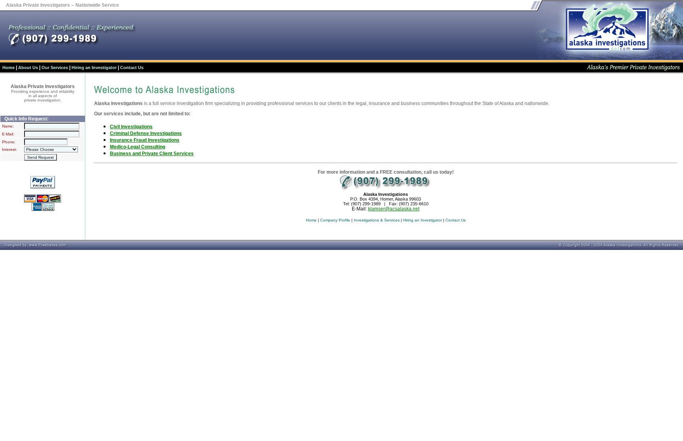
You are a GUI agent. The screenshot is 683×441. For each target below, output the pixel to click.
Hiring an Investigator (94, 67)
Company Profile (335, 220)
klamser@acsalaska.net (393, 209)
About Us (28, 67)
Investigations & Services (377, 220)
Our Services (55, 67)
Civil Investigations (131, 126)
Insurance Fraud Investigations (144, 140)
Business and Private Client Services (152, 153)
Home (8, 67)
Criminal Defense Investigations (146, 133)
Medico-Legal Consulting (137, 147)
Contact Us (131, 67)
